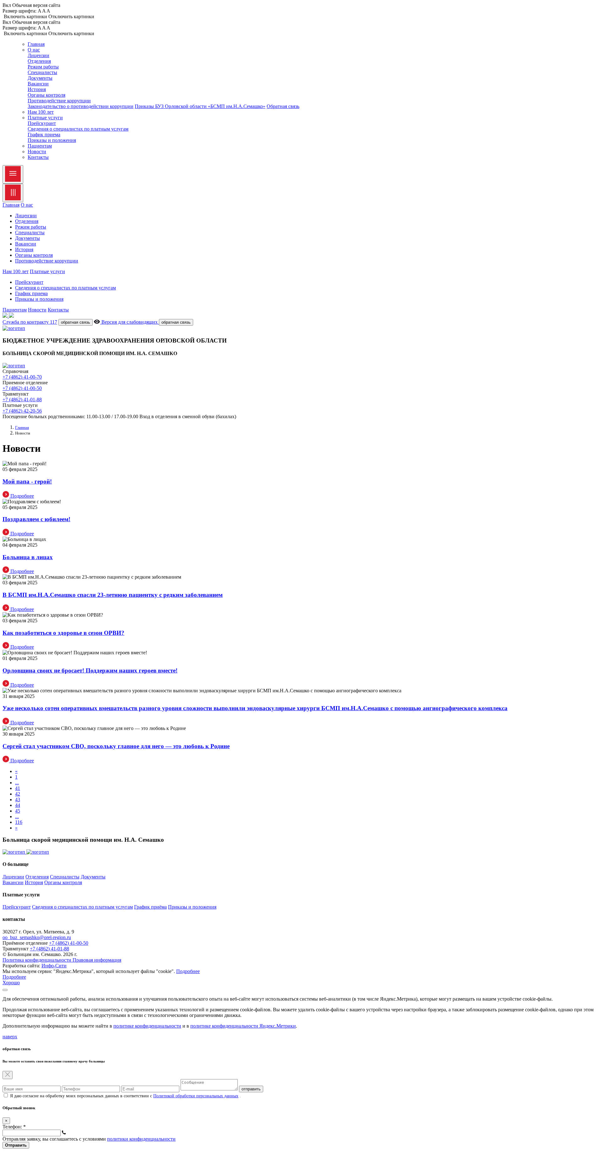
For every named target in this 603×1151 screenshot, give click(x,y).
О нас (27, 205)
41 (17, 788)
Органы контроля (46, 95)
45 (17, 810)
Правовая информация (97, 960)
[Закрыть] (5, 990)
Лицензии (38, 55)
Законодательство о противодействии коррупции (80, 106)
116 (18, 822)
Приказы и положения (52, 140)
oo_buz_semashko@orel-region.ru (37, 937)
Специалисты (42, 72)
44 (17, 805)
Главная (36, 44)
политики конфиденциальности (141, 1139)
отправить (251, 1089)
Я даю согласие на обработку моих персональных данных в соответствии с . (125, 1096)
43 (17, 799)
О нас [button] (34, 49)
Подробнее (188, 971)
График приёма (150, 907)
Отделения (39, 61)
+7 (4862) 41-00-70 (22, 377)
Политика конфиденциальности (38, 960)
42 (17, 794)
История (37, 89)
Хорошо (11, 982)
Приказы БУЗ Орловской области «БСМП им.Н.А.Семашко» (200, 106)
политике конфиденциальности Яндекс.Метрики (243, 1026)
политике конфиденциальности (147, 1026)
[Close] (13, 193)
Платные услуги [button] (45, 117)
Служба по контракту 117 (30, 322)
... (17, 782)
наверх (10, 1036)
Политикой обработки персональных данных (195, 1096)
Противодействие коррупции (59, 100)
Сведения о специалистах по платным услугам (78, 129)
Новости (37, 151)
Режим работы (43, 66)
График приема (44, 134)
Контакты (38, 157)
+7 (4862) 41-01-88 (22, 399)
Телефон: (14, 1126)
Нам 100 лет (41, 112)
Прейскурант (42, 123)
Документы (40, 78)
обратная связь (75, 322)
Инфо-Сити (54, 965)
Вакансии (38, 83)
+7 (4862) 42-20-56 (22, 410)
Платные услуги (47, 271)
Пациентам (40, 146)
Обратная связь (283, 106)
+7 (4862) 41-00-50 (22, 388)
